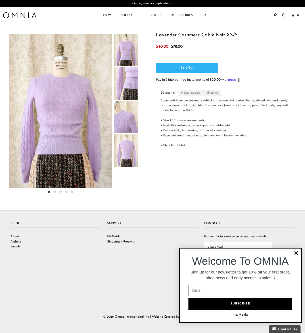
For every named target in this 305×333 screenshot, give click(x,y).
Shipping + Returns (120, 241)
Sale (207, 15)
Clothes (153, 15)
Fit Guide (113, 236)
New (107, 15)
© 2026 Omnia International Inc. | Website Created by (141, 317)
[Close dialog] (296, 253)
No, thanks (240, 315)
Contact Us (286, 329)
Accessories (182, 15)
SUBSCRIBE (240, 303)
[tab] (168, 93)
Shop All (129, 15)
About (14, 236)
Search (15, 246)
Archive (15, 241)
